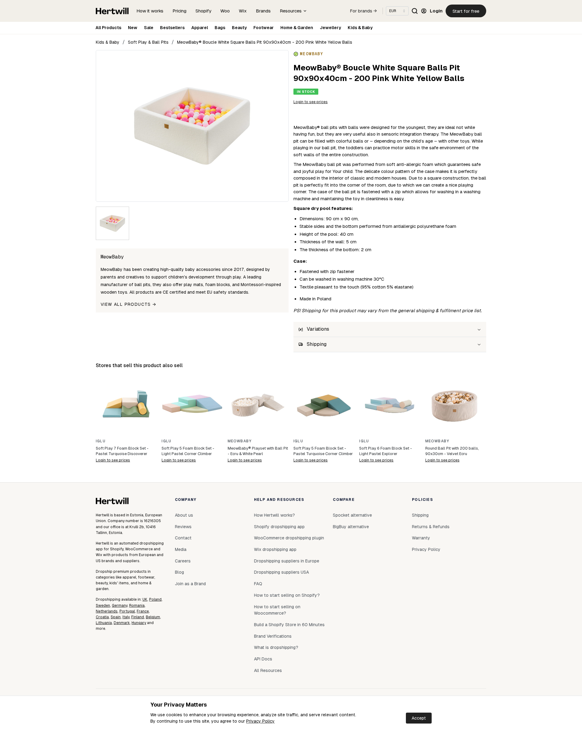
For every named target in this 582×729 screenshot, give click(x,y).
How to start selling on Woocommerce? (277, 610)
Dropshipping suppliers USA (281, 572)
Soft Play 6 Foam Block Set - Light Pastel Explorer (385, 451)
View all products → (128, 304)
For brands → (363, 10)
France (143, 611)
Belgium (153, 617)
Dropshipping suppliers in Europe (286, 561)
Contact (183, 537)
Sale (148, 27)
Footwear (263, 27)
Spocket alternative (352, 515)
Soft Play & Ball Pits (148, 42)
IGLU (100, 441)
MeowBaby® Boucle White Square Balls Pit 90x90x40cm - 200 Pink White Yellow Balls (264, 42)
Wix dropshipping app (275, 549)
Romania (137, 605)
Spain (116, 617)
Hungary (139, 623)
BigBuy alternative (351, 526)
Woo (225, 10)
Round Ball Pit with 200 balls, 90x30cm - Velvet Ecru (452, 451)
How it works (149, 10)
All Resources (268, 670)
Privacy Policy (260, 721)
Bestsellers (172, 27)
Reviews (183, 526)
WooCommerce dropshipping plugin (289, 537)
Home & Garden (296, 27)
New (132, 27)
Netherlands (107, 611)
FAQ (258, 583)
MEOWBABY (240, 441)
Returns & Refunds (431, 526)
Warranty (421, 537)
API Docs (263, 658)
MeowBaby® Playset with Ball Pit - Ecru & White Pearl (258, 451)
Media (180, 549)
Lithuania (104, 623)
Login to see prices (310, 102)
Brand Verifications (273, 636)
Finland (137, 617)
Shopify (203, 10)
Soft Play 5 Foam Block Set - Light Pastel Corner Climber (188, 451)
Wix (243, 10)
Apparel (199, 27)
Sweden (103, 605)
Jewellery (330, 27)
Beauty (239, 27)
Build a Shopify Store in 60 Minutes (289, 624)
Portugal (127, 611)
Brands (263, 10)
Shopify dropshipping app (279, 526)
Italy (125, 617)
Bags (220, 27)
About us (184, 515)
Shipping (420, 515)
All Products (108, 27)
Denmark (122, 623)
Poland (155, 599)
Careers (183, 561)
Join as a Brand (190, 583)
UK (144, 599)
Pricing (179, 10)
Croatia (102, 617)
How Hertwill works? (274, 515)
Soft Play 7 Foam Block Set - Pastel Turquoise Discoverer (122, 451)
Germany (119, 605)
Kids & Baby (360, 27)
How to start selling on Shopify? (287, 595)
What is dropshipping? (276, 647)
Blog (179, 572)
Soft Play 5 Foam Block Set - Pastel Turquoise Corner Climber (323, 451)
